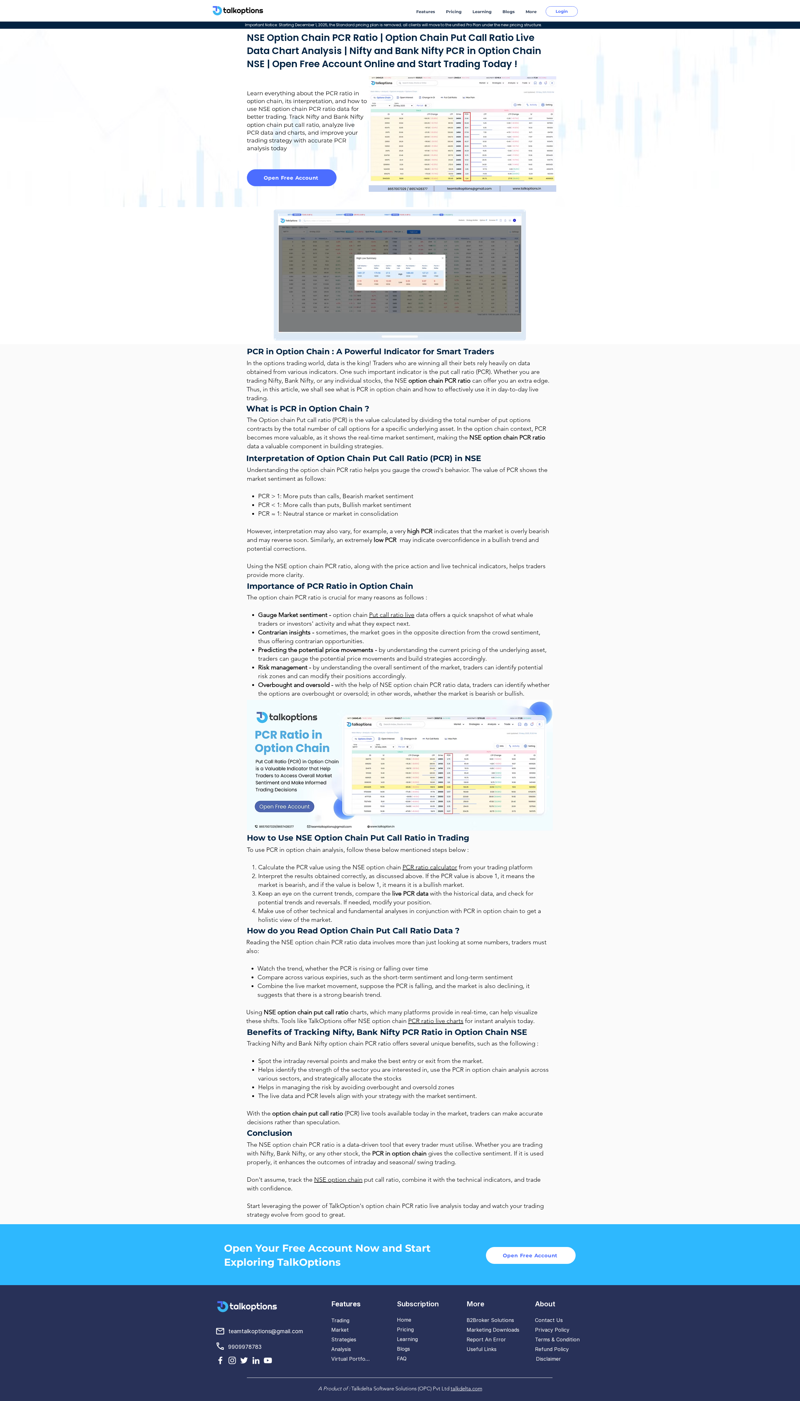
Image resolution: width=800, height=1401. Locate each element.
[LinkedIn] (256, 1360)
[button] (426, 12)
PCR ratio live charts (435, 1021)
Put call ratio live (391, 615)
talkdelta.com (466, 1388)
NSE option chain (338, 1179)
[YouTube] (268, 1360)
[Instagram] (232, 1360)
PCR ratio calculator (429, 867)
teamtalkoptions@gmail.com (265, 1331)
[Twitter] (244, 1360)
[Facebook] (220, 1360)
